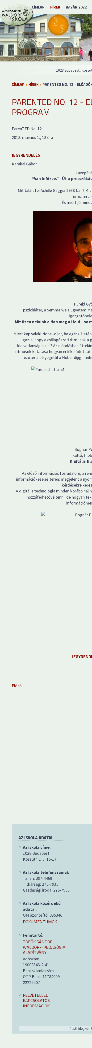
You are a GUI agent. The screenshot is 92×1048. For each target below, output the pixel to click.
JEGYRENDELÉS (26, 155)
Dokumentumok (40, 922)
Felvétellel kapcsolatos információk (36, 1001)
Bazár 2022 (76, 7)
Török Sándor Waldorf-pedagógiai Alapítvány (45, 947)
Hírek (55, 7)
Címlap (38, 7)
